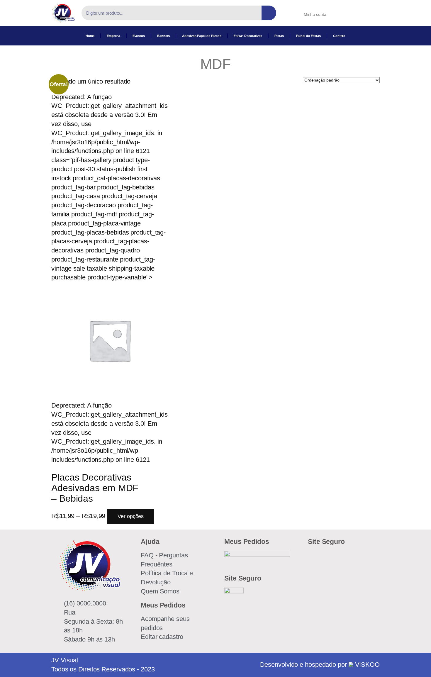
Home (90, 36)
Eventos (139, 36)
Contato (339, 36)
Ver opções (131, 516)
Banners (163, 36)
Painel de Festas (308, 36)
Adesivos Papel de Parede (201, 36)
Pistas (279, 36)
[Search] (269, 13)
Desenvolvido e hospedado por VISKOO (320, 664)
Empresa (113, 36)
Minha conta (315, 14)
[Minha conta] (296, 12)
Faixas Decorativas (248, 36)
